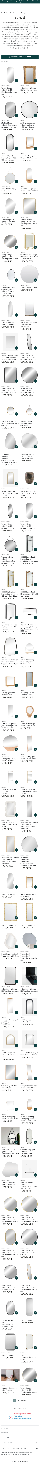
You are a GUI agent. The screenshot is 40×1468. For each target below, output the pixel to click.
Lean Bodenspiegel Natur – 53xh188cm (28, 758)
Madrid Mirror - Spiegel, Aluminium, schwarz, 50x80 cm (9, 125)
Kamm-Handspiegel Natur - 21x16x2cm (28, 725)
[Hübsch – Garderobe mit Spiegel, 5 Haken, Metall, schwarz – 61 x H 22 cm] (29, 612)
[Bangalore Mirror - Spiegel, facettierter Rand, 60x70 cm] (29, 441)
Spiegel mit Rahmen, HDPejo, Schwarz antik (10, 990)
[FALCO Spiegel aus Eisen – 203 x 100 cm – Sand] (10, 478)
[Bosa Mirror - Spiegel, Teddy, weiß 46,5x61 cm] (10, 941)
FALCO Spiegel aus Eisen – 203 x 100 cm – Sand (9, 493)
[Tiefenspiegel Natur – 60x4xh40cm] (10, 1072)
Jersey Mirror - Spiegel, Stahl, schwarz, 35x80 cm (27, 526)
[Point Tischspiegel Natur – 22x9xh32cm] (29, 143)
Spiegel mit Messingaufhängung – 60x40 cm (29, 1357)
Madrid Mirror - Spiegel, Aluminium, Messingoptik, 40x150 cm (28, 1288)
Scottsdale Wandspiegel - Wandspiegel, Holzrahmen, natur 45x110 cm (29, 825)
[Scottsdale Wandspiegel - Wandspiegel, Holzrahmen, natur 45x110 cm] (29, 809)
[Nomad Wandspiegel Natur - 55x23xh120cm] (29, 175)
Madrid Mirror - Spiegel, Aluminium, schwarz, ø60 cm (9, 1287)
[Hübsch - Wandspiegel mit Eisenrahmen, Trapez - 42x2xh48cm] (10, 646)
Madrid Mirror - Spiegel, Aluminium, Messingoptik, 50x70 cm (28, 223)
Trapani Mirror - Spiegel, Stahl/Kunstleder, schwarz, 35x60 (8, 1323)
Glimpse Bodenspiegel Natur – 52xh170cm (28, 1087)
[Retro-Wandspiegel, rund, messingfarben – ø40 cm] (10, 408)
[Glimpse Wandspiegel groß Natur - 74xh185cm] (10, 1007)
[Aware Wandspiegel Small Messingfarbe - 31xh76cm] (29, 776)
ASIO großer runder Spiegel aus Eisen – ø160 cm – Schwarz (28, 125)
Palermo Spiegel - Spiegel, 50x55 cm (8, 1183)
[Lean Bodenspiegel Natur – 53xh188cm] (29, 743)
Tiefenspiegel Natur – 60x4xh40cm (9, 1087)
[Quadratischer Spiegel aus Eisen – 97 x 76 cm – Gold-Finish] (29, 241)
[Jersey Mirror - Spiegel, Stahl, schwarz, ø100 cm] (29, 375)
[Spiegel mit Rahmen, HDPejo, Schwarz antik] (10, 976)
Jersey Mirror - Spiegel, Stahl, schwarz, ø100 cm (27, 390)
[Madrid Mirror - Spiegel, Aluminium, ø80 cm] (29, 1237)
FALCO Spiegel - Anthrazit (26, 1021)
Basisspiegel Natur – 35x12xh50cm (9, 694)
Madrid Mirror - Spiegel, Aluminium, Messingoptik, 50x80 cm (9, 1253)
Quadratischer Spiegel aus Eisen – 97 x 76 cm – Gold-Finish (29, 257)
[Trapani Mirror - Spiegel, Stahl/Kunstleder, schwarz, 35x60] (10, 1307)
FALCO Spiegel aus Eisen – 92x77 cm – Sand (9, 1055)
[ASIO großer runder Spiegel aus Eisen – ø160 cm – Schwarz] (29, 110)
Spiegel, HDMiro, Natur (10, 925)
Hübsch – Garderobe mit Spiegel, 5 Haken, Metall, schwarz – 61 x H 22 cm (29, 628)
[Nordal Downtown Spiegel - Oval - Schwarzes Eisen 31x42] (10, 1136)
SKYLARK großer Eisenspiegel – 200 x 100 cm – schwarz (9, 158)
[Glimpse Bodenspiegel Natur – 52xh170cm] (29, 1072)
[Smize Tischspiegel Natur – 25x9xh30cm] (10, 1103)
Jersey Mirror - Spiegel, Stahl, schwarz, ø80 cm (7, 526)
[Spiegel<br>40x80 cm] (10, 881)
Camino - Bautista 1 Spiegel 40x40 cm (9, 1389)
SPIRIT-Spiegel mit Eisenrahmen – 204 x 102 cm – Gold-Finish (9, 594)
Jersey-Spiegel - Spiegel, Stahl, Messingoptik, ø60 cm (9, 257)
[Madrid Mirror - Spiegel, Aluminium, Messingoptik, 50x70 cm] (29, 206)
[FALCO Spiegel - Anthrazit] (29, 1007)
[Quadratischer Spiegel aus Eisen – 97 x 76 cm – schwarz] (10, 612)
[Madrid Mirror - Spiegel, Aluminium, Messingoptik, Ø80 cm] (29, 1204)
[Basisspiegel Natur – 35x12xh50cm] (10, 679)
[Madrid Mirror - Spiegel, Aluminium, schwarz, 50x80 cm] (10, 110)
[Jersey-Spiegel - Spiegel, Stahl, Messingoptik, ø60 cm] (10, 241)
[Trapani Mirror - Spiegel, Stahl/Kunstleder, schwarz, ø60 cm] (10, 544)
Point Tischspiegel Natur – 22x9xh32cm (28, 157)
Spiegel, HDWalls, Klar (28, 287)
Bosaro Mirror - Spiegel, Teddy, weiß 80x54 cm (9, 824)
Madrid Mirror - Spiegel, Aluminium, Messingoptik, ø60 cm (9, 1219)
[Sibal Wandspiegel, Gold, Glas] (10, 175)
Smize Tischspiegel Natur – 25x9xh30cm (9, 1118)
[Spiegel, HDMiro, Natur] (10, 912)
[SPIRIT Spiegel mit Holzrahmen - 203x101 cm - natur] (29, 579)
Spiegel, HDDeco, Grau (29, 1320)
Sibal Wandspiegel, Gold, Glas (8, 190)
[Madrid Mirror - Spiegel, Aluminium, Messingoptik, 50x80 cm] (10, 1237)
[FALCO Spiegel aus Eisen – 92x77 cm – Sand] (10, 1039)
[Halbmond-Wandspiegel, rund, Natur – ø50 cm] (10, 743)
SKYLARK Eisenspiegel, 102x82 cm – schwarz (29, 1054)
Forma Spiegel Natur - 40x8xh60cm (29, 895)
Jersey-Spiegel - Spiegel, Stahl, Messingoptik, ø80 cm (28, 1390)
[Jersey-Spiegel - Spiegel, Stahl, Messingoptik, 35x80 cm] (10, 75)
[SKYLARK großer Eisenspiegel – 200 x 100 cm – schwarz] (10, 143)
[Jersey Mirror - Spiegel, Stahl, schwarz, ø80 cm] (10, 511)
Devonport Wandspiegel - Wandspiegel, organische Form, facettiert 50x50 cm (28, 861)
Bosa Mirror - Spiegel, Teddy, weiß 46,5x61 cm (10, 955)
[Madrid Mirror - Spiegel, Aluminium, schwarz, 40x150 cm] (29, 342)
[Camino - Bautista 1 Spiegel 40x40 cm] (10, 1375)
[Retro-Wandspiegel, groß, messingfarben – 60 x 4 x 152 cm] (10, 710)
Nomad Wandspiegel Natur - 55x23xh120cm (29, 190)
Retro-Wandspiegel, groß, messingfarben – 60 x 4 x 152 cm (10, 726)
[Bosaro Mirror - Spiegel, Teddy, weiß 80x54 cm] (10, 809)
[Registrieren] (37, 1448)
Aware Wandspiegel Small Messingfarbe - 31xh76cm (28, 791)
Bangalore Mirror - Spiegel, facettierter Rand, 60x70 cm (28, 456)
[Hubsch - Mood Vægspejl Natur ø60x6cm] (29, 408)
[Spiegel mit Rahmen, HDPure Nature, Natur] (29, 75)
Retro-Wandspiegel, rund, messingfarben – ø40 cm (10, 423)
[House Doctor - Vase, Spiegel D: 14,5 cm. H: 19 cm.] (29, 478)
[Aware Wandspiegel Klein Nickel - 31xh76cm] (10, 776)
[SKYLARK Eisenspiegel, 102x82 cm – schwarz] (29, 1039)
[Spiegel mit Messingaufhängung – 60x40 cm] (29, 1342)
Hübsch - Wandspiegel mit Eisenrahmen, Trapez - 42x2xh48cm (10, 662)
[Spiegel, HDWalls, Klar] (29, 274)
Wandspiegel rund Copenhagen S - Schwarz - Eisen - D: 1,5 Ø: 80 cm (9, 291)
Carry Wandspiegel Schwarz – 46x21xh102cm (27, 1152)
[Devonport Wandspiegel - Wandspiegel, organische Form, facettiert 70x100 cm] (10, 441)
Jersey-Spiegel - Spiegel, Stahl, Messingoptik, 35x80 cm (9, 91)
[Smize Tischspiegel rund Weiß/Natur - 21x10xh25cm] (29, 646)
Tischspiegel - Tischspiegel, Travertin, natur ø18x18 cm (29, 957)
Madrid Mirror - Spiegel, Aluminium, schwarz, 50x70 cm (9, 390)
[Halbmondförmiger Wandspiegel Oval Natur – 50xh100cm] (29, 1103)
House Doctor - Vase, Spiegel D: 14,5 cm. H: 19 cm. (28, 493)
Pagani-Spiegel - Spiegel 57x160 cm (8, 323)
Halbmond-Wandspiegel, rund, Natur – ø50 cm (8, 759)
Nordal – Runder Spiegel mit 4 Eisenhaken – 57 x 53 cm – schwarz (28, 1186)
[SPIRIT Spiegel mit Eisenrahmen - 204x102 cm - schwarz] (29, 544)
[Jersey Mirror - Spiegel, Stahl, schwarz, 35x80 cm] (29, 511)
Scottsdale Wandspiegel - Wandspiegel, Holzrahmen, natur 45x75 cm (10, 860)
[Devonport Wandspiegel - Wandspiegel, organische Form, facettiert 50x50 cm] (29, 844)
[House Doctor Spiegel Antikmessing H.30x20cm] (29, 309)
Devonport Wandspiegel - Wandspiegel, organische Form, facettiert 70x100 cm (9, 458)
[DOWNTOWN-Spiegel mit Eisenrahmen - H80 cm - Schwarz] (10, 342)
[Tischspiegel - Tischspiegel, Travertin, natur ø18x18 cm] (29, 941)
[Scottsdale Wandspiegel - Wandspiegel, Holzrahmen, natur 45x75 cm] (10, 844)
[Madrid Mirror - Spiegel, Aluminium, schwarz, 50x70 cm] (10, 375)
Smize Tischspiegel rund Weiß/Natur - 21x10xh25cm (27, 662)
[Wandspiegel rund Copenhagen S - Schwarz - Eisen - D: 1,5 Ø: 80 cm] (10, 274)
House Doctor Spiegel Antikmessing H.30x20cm (28, 324)
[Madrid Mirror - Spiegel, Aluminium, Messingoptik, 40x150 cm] (29, 1272)
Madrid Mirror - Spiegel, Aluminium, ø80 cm (28, 1252)
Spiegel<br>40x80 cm (9, 894)
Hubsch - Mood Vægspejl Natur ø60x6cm (26, 423)
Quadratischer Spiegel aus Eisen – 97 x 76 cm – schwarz (10, 627)
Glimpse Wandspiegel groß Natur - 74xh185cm (9, 1022)
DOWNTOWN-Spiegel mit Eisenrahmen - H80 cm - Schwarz (9, 357)
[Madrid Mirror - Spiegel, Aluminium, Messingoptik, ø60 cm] (10, 1204)
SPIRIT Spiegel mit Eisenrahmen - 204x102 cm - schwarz (29, 559)
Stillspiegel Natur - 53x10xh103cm (27, 694)
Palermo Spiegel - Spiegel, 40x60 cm (8, 221)
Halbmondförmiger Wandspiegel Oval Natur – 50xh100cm (28, 1119)
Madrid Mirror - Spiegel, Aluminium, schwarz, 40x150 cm (28, 357)
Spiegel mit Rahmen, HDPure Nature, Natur (28, 89)
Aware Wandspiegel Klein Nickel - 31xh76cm (8, 791)
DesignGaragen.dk (22, 1461)
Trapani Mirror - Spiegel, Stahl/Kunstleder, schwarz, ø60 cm (8, 560)
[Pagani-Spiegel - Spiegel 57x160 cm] (10, 309)
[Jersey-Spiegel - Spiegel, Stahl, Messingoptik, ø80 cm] (29, 1375)
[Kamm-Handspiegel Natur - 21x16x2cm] (29, 710)
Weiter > (24, 1400)
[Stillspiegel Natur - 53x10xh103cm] (29, 679)
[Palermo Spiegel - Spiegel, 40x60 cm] (10, 206)
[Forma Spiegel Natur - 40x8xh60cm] (29, 881)
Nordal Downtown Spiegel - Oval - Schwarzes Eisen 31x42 (10, 1152)
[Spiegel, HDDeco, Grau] (29, 1307)
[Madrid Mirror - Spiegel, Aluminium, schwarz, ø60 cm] (10, 1272)
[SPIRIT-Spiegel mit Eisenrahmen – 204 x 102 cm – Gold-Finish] (10, 579)
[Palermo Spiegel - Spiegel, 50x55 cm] (10, 1169)
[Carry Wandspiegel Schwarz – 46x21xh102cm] (29, 1136)
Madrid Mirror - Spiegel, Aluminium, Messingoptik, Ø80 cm (29, 1219)
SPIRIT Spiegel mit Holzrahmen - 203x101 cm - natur (29, 594)
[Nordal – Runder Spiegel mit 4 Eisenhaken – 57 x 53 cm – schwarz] (29, 1169)
